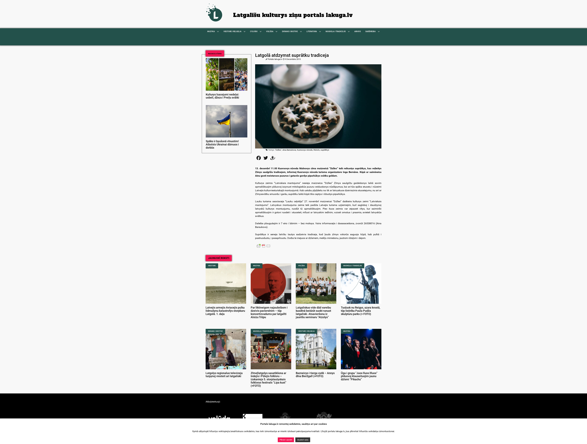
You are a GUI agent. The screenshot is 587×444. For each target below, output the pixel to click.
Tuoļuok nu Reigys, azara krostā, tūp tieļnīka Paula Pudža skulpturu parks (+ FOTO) (360, 311)
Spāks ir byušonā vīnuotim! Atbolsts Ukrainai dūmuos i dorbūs (222, 144)
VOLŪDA (301, 266)
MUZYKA (256, 266)
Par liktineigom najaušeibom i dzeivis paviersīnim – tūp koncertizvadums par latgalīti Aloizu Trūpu (269, 312)
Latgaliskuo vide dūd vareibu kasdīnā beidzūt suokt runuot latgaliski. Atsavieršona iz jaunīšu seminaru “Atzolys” (313, 312)
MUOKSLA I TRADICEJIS (352, 266)
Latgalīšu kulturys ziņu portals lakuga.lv (293, 15)
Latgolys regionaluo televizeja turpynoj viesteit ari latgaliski (224, 375)
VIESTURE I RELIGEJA (306, 331)
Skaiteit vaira (302, 440)
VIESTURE (212, 266)
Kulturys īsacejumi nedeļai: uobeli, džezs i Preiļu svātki (222, 96)
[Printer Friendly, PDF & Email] (263, 246)
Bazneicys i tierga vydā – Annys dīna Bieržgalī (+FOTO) (315, 375)
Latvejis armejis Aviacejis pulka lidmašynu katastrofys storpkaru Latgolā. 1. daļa (225, 311)
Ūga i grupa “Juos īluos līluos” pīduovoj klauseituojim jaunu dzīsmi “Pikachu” (359, 376)
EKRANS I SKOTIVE (215, 331)
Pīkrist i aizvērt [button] (286, 440)
